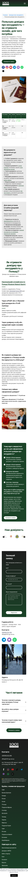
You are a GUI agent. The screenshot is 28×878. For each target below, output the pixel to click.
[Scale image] (11, 537)
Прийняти (14, 875)
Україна (4, 819)
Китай (3, 801)
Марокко (4, 822)
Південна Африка (7, 807)
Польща (4, 804)
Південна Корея (6, 825)
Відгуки (4, 862)
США (3, 790)
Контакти (4, 859)
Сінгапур (4, 810)
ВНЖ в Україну (6, 853)
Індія (3, 828)
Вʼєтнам (4, 831)
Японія (3, 798)
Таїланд (4, 817)
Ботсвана (4, 837)
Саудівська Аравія (7, 834)
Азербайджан (5, 840)
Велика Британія (6, 792)
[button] (9, 61)
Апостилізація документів (9, 848)
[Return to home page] (6, 3)
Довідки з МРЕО (6, 850)
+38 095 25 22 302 (7, 632)
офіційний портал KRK (16, 291)
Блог (3, 856)
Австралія (4, 813)
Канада (4, 795)
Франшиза (5, 865)
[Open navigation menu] (24, 3)
